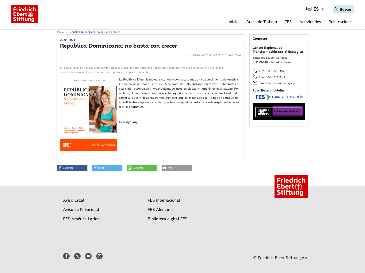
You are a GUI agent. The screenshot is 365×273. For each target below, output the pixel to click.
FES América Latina (81, 218)
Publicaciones (341, 21)
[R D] (88, 114)
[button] (72, 168)
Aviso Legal (73, 200)
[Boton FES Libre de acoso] (279, 111)
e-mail (263, 83)
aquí (136, 122)
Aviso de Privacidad (81, 209)
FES (288, 21)
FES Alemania (161, 209)
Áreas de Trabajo (261, 21)
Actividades (310, 21)
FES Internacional (164, 200)
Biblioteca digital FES (167, 218)
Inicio (234, 21)
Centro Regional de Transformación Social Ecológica (278, 50)
